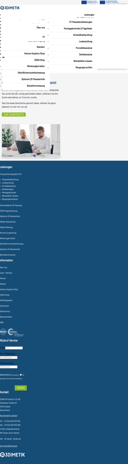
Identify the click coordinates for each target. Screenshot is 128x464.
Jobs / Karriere (6, 273)
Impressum (4, 306)
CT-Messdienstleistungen (80, 22)
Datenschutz (5, 375)
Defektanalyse (85, 54)
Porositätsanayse (9, 186)
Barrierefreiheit (6, 317)
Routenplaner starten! (9, 416)
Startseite (26, 97)
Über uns (41, 27)
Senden (20, 388)
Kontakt (13, 107)
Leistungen (89, 15)
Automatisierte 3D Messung (11, 205)
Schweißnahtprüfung (82, 35)
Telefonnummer (7, 363)
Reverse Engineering (8, 233)
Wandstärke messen (83, 61)
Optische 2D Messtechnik (33, 79)
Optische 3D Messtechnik (10, 216)
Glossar (3, 284)
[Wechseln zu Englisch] (24, 36)
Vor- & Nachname (7, 353)
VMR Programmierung (8, 211)
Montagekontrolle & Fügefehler (78, 28)
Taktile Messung (6, 227)
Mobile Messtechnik (8, 222)
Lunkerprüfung (85, 41)
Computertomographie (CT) (11, 174)
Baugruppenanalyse (10, 199)
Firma (2, 348)
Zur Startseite (14, 114)
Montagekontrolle (9, 193)
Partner (3, 278)
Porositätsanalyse (84, 48)
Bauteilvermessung (36, 86)
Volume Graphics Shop (9, 290)
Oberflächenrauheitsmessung (31, 73)
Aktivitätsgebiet (6, 300)
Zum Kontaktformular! (8, 446)
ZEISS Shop (39, 60)
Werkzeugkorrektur (36, 66)
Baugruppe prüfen (84, 67)
